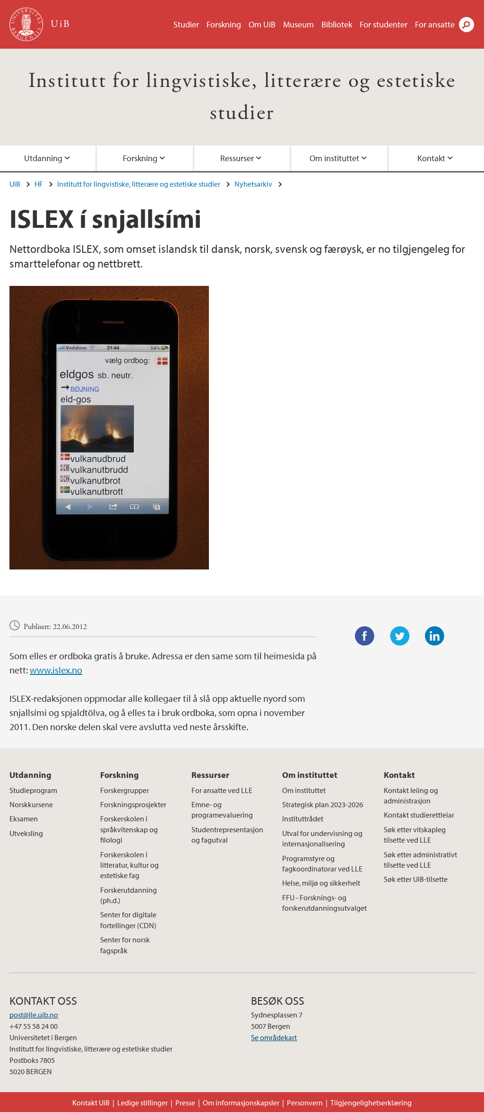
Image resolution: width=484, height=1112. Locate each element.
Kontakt (431, 158)
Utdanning (43, 158)
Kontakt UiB (91, 1102)
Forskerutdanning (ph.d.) (128, 895)
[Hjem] (27, 24)
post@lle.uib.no (33, 1014)
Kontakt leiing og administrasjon (411, 795)
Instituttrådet (302, 818)
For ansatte (435, 24)
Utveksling (26, 833)
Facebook (365, 636)
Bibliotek (336, 24)
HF (39, 184)
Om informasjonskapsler (241, 1102)
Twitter (400, 636)
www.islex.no (56, 670)
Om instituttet (334, 158)
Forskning (224, 24)
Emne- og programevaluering (222, 809)
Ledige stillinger (142, 1102)
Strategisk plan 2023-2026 (322, 804)
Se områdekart (274, 1037)
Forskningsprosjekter (133, 804)
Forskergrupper (124, 790)
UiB (14, 184)
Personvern (305, 1102)
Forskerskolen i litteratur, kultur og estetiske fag (129, 865)
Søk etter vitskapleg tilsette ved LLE (415, 835)
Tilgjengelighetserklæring (371, 1102)
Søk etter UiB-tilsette (416, 879)
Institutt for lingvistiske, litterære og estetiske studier (138, 184)
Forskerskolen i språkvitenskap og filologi (129, 829)
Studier (186, 24)
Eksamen (23, 818)
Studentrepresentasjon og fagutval (227, 835)
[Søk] (466, 24)
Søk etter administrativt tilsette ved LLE (420, 860)
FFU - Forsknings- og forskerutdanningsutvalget (324, 903)
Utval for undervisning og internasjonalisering (322, 838)
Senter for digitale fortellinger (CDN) (128, 920)
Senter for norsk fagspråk (125, 945)
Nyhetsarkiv (253, 184)
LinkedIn (435, 636)
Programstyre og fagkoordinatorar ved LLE (322, 863)
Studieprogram (33, 790)
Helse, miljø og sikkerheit (321, 883)
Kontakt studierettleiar (419, 814)
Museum (298, 24)
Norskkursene (31, 804)
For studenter (383, 24)
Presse (185, 1102)
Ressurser (237, 158)
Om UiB (262, 24)
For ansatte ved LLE (221, 790)
